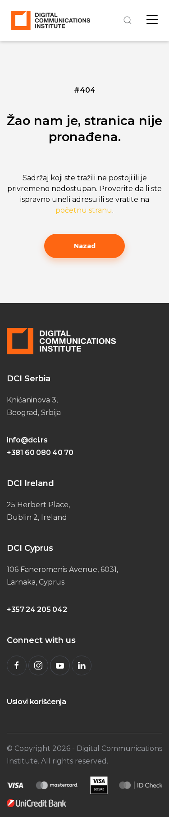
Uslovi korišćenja (36, 701)
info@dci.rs (27, 440)
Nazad (85, 246)
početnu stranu (83, 210)
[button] (126, 20)
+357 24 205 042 (37, 609)
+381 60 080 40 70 (40, 452)
